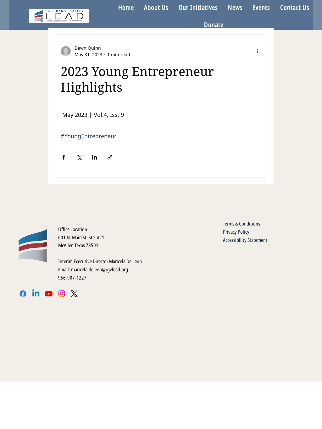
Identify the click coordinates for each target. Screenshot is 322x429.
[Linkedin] (35, 293)
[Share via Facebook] (64, 157)
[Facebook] (23, 293)
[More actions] (257, 51)
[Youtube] (48, 293)
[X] (74, 293)
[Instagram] (61, 293)
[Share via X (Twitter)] (79, 157)
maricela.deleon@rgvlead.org (99, 269)
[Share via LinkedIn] (94, 157)
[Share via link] (110, 157)
